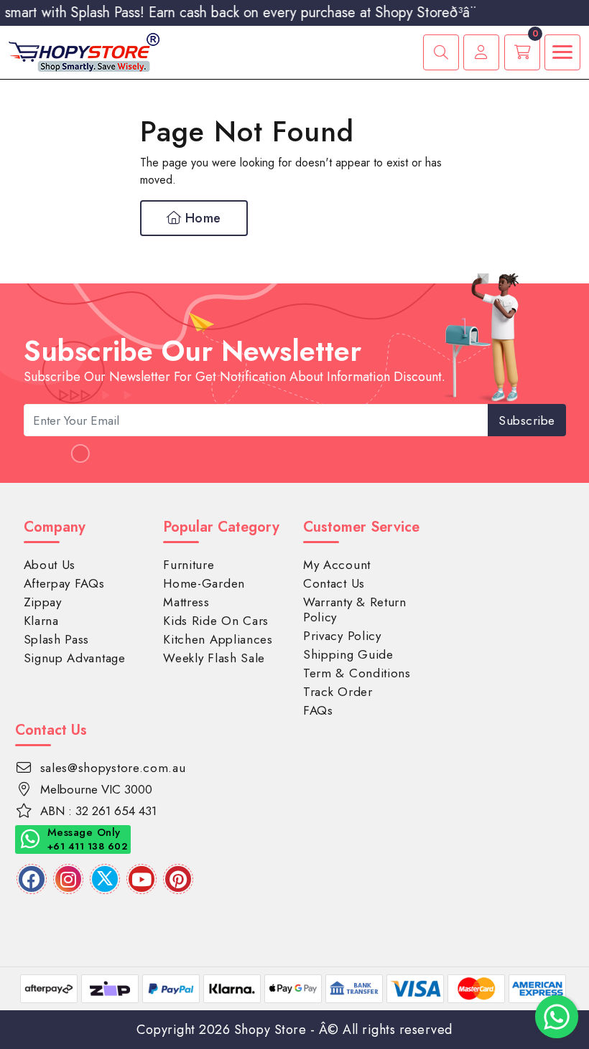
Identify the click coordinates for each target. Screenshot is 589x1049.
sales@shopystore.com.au (113, 767)
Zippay (43, 602)
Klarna (41, 620)
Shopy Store (270, 1029)
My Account (337, 564)
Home (201, 218)
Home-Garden (204, 583)
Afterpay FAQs (64, 583)
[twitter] (105, 879)
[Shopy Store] (84, 51)
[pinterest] (178, 879)
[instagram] (68, 879)
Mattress (186, 602)
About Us (50, 564)
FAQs (318, 710)
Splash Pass (57, 639)
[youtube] (141, 879)
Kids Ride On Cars (216, 620)
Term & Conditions (357, 673)
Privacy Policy (342, 635)
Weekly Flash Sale (214, 658)
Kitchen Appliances (218, 639)
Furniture (188, 564)
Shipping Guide (348, 654)
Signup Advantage (75, 658)
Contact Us (334, 583)
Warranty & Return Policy (355, 609)
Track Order (338, 691)
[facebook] (32, 879)
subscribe (526, 420)
